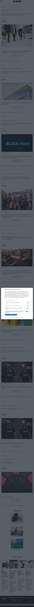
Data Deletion (12, 317)
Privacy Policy (22, 317)
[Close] (31, 289)
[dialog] (17, 303)
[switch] (27, 302)
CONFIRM (11, 314)
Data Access (17, 317)
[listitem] (17, 300)
